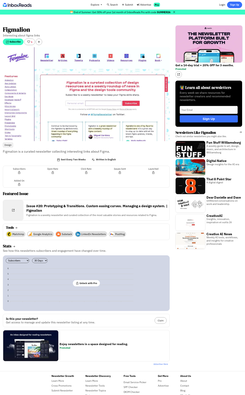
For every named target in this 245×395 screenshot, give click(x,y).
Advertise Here (161, 364)
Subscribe (15, 41)
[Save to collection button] (39, 42)
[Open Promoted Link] (178, 74)
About (183, 380)
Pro (157, 4)
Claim (161, 320)
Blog (182, 390)
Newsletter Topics (95, 390)
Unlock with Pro (88, 283)
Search (114, 4)
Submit (129, 4)
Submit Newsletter (62, 390)
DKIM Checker (132, 392)
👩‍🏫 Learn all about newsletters (205, 87)
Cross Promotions (61, 385)
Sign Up (234, 4)
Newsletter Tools (95, 385)
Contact (184, 385)
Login (222, 4)
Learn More (57, 380)
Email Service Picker (135, 382)
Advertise (145, 4)
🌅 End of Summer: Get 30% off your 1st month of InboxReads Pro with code (120, 12)
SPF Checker (131, 387)
